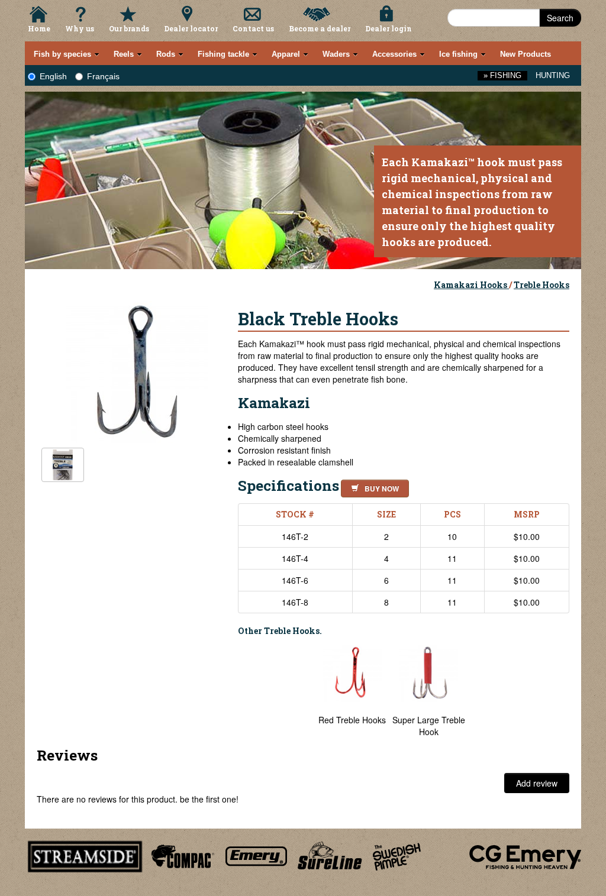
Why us (79, 28)
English (53, 76)
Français (103, 76)
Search (560, 18)
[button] (372, 487)
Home (39, 28)
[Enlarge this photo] (137, 370)
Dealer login (388, 28)
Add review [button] (536, 783)
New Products (525, 54)
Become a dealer (319, 28)
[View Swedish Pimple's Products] (396, 855)
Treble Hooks (541, 284)
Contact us (253, 28)
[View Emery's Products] (257, 855)
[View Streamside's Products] (85, 855)
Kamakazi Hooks (471, 284)
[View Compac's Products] (181, 855)
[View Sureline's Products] (329, 855)
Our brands (129, 28)
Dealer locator (191, 28)
